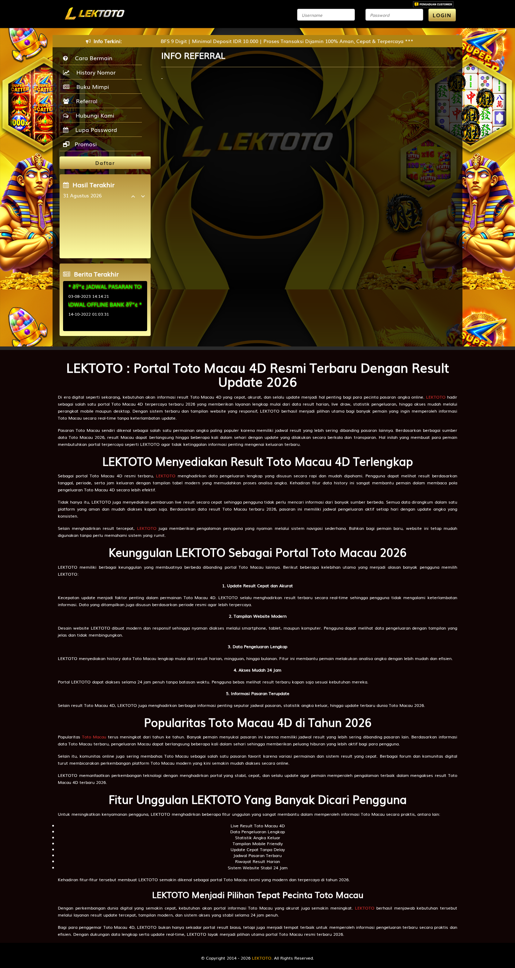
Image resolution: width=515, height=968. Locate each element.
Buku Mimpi (91, 86)
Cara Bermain (91, 58)
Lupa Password (94, 129)
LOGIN (442, 15)
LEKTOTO (436, 397)
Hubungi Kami (93, 115)
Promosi (85, 144)
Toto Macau (94, 737)
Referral (85, 101)
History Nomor (94, 72)
